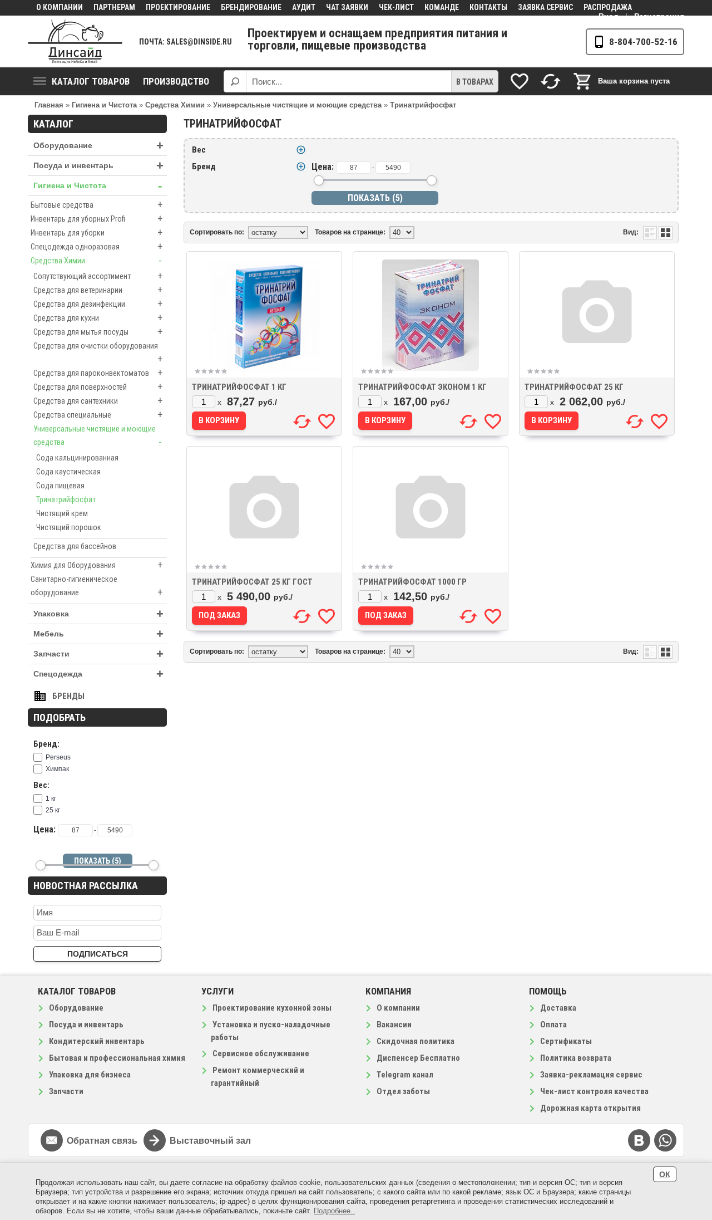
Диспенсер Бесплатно (418, 1058)
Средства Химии (96, 260)
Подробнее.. (334, 1211)
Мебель (98, 634)
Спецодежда (98, 674)
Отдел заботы (403, 1091)
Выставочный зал (210, 1140)
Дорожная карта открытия (590, 1108)
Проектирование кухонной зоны (272, 1008)
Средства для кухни (97, 318)
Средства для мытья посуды (97, 331)
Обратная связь (102, 1140)
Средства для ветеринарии (97, 290)
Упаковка (98, 614)
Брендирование (251, 7)
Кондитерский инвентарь (97, 1041)
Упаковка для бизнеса (90, 1075)
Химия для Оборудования (96, 565)
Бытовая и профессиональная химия (117, 1058)
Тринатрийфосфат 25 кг (574, 387)
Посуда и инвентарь (98, 166)
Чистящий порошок (68, 527)
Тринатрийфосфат (66, 499)
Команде (441, 7)
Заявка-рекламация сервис (591, 1075)
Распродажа (608, 7)
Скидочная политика (415, 1041)
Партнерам (114, 7)
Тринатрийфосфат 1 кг (239, 387)
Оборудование (98, 146)
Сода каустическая (68, 471)
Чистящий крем (62, 513)
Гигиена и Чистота (97, 186)
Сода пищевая (60, 485)
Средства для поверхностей (97, 387)
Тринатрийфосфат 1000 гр (412, 582)
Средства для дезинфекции (97, 304)
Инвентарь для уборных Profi (96, 218)
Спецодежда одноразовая (96, 246)
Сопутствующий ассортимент (97, 276)
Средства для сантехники (97, 400)
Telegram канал (405, 1075)
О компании (59, 7)
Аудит (303, 7)
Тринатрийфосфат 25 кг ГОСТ (252, 582)
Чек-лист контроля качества (594, 1091)
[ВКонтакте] (639, 1140)
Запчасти (98, 654)
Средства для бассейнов (74, 546)
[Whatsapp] (665, 1140)
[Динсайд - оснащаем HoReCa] (75, 41)
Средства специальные (97, 414)
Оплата (553, 1025)
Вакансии (394, 1025)
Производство (176, 81)
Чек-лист (396, 7)
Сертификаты (566, 1041)
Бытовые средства (96, 204)
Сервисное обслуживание (260, 1053)
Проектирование (178, 7)
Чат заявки (347, 7)
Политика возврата (575, 1058)
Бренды (68, 696)
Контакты (488, 7)
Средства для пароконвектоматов (97, 373)
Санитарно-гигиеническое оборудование (96, 586)
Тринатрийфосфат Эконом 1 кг (422, 387)
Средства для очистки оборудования (97, 353)
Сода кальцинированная (77, 457)
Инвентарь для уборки (96, 232)
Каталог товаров (91, 81)
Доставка (558, 1008)
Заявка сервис (545, 7)
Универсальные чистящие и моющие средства (97, 436)
